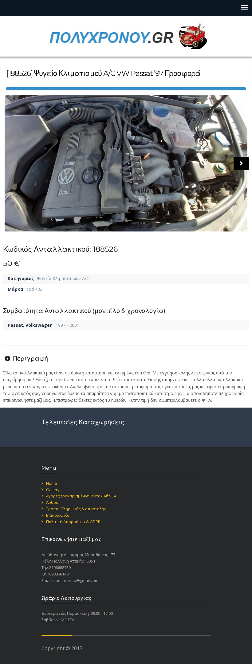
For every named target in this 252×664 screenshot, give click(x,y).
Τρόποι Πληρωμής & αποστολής (76, 509)
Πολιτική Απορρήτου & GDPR (73, 521)
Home (51, 483)
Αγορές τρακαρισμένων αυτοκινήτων (81, 496)
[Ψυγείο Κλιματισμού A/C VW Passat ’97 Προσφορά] (126, 163)
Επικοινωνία (57, 515)
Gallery (53, 489)
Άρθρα (52, 502)
